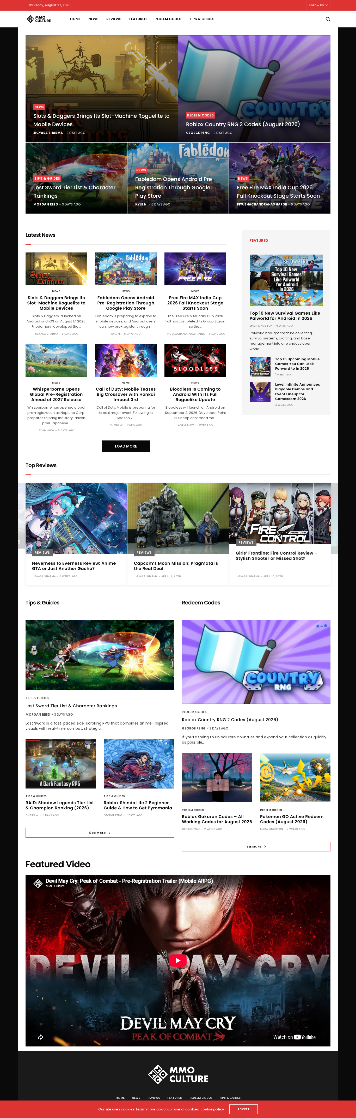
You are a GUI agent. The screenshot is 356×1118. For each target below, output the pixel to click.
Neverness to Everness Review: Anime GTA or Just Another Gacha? (74, 566)
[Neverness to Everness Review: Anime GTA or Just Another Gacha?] (76, 518)
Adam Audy (46, 430)
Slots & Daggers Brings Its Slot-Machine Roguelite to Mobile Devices (56, 303)
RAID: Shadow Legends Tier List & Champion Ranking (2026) (60, 805)
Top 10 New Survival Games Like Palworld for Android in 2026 (285, 315)
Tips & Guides (201, 18)
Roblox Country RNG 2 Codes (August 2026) (243, 124)
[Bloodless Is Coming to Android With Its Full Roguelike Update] (195, 360)
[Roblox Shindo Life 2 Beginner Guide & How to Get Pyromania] (139, 764)
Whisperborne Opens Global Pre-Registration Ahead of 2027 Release (56, 394)
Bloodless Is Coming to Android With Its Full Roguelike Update (195, 394)
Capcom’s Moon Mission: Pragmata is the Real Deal (176, 566)
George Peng (198, 133)
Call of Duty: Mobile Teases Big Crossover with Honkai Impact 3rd (126, 394)
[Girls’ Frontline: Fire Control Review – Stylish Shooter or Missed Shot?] (280, 513)
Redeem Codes (168, 18)
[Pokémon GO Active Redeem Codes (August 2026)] (295, 777)
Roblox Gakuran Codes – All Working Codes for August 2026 (217, 819)
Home (75, 18)
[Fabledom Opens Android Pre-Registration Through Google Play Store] (126, 268)
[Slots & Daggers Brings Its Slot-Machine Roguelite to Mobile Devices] (102, 88)
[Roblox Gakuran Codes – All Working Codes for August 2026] (217, 777)
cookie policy (212, 1109)
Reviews (113, 18)
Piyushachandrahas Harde (262, 204)
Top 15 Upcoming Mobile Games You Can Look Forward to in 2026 (297, 364)
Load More (126, 446)
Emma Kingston (261, 326)
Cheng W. (116, 425)
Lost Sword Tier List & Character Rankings (71, 706)
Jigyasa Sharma (48, 133)
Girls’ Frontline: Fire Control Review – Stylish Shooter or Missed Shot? (276, 555)
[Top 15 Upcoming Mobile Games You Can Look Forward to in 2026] (260, 366)
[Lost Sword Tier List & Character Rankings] (100, 655)
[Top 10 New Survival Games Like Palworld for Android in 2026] (286, 280)
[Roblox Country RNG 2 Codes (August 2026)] (254, 88)
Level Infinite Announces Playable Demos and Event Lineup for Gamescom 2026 (297, 391)
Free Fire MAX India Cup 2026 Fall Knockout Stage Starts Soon (195, 303)
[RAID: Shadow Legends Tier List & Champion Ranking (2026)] (61, 764)
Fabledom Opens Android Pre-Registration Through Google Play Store (175, 187)
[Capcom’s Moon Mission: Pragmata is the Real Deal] (178, 518)
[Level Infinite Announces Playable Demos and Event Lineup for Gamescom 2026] (260, 392)
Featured (138, 18)
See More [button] (97, 832)
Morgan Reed (45, 204)
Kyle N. (141, 204)
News (93, 18)
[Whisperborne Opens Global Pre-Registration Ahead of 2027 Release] (56, 360)
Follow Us (316, 5)
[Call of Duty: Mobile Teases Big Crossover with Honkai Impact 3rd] (126, 360)
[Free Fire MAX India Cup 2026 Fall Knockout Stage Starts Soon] (195, 268)
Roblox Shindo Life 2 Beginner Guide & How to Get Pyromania (138, 805)
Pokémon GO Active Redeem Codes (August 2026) (292, 819)
